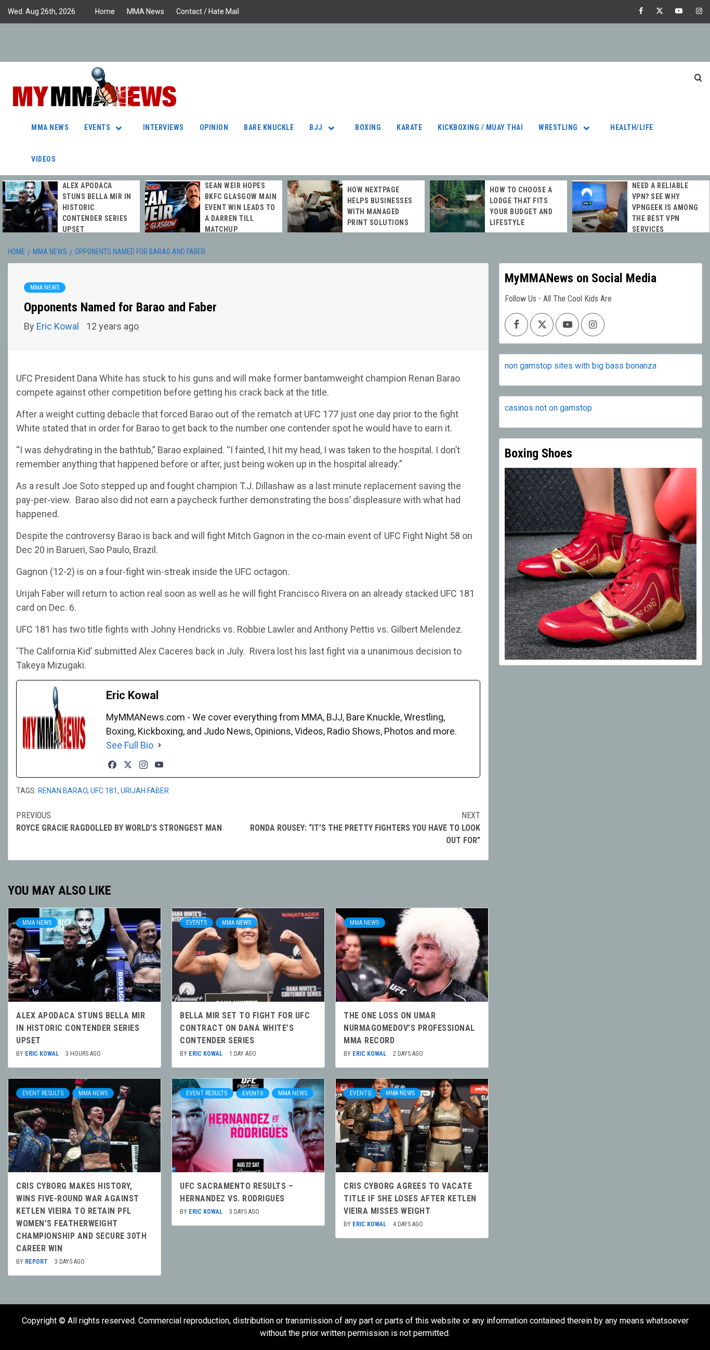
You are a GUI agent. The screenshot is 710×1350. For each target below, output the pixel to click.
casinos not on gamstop (548, 408)
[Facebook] (112, 764)
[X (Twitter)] (128, 764)
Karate (409, 127)
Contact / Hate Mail (207, 11)
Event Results (42, 1093)
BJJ (316, 127)
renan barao (62, 791)
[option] (71, 207)
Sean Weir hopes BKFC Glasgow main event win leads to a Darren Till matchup (241, 207)
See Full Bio (129, 745)
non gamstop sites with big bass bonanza (580, 366)
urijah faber (145, 791)
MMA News (145, 11)
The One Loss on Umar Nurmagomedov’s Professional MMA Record (409, 1028)
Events (97, 127)
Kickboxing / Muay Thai (480, 127)
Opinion (214, 127)
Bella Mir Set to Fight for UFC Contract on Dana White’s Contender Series (245, 1028)
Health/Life (631, 127)
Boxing (368, 127)
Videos (43, 159)
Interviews (163, 127)
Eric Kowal (58, 326)
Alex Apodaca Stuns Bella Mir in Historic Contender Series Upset (80, 1028)
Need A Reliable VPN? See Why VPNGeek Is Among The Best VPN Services (665, 207)
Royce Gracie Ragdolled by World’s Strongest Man (119, 821)
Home (105, 11)
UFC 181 (103, 791)
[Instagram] (143, 764)
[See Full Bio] (159, 745)
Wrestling (558, 127)
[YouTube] (159, 764)
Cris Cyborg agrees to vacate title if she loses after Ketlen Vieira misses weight (410, 1198)
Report (37, 1261)
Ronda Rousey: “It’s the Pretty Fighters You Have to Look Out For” (365, 827)
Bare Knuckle (269, 127)
